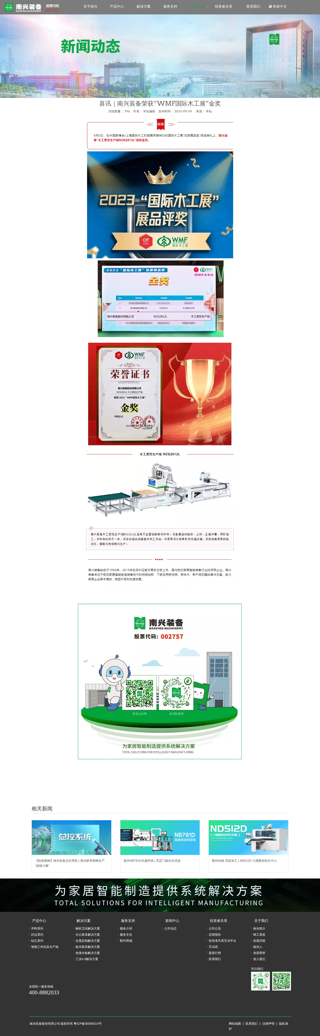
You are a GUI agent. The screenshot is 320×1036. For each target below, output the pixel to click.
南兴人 (257, 947)
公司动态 (170, 928)
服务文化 (126, 934)
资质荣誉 (259, 953)
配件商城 (126, 940)
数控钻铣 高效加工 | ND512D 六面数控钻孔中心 (244, 860)
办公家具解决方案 (88, 934)
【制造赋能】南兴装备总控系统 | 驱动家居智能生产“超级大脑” (70, 863)
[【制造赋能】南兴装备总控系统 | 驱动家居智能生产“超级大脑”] (71, 837)
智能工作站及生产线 (45, 947)
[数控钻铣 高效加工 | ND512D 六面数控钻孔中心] (248, 837)
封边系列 (37, 934)
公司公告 (215, 928)
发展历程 (259, 940)
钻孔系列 (37, 940)
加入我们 (259, 959)
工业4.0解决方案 (87, 959)
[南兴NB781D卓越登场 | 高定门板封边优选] (160, 837)
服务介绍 (126, 928)
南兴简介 (259, 928)
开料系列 (37, 928)
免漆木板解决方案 (88, 953)
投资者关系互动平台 (222, 940)
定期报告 (215, 934)
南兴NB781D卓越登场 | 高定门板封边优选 (152, 860)
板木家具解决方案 (88, 947)
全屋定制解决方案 (88, 940)
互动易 (213, 947)
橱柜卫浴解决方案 (88, 928)
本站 (209, 111)
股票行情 (215, 953)
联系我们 (215, 959)
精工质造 (259, 934)
